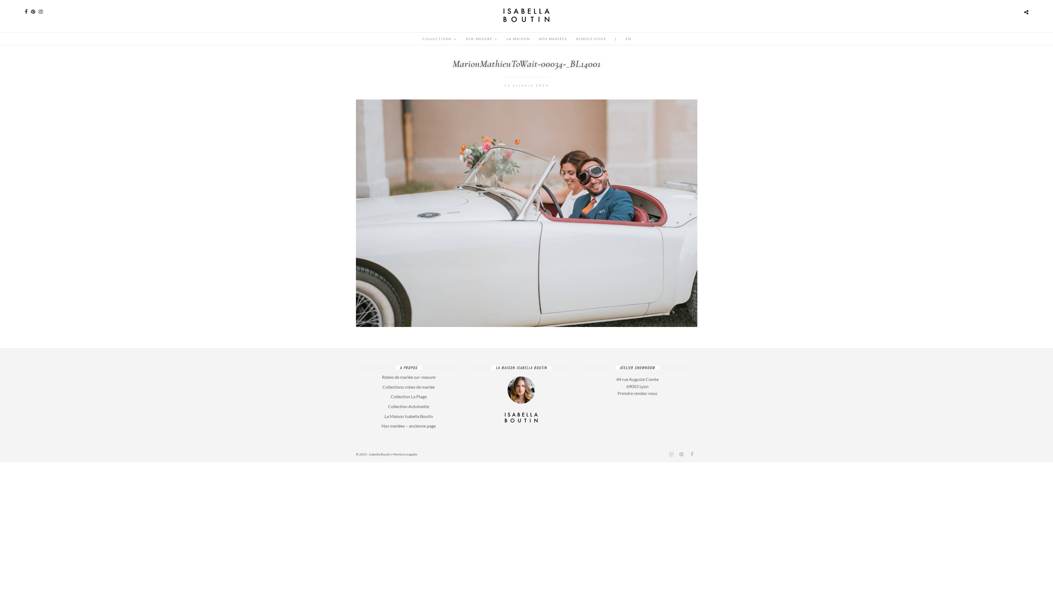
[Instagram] (41, 11)
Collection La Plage (409, 396)
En (628, 39)
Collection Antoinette (408, 406)
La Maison (518, 39)
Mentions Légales (405, 454)
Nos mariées (553, 39)
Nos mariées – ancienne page (408, 425)
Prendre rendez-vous (637, 393)
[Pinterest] (33, 11)
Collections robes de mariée (409, 386)
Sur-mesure (479, 39)
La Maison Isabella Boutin (408, 416)
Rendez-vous (591, 39)
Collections (437, 39)
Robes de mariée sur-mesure (408, 377)
